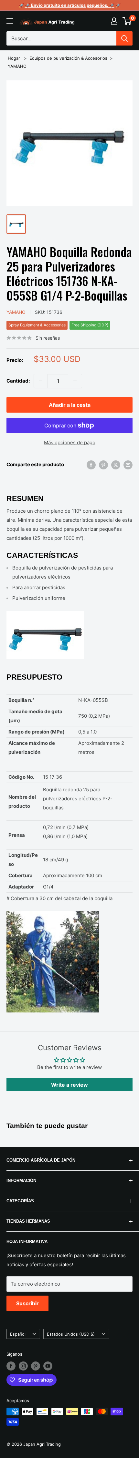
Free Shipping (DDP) (89, 325)
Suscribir (27, 1303)
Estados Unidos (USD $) (71, 1334)
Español (18, 1334)
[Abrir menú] (9, 21)
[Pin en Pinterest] (103, 464)
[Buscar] (124, 38)
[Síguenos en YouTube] (47, 1366)
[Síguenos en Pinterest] (35, 1366)
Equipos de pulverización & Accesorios (68, 58)
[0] (127, 21)
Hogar (14, 58)
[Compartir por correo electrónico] (128, 464)
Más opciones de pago (69, 442)
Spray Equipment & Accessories (37, 325)
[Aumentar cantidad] (75, 381)
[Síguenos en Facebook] (11, 1366)
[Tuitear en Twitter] (115, 464)
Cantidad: (18, 381)
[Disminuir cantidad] (41, 381)
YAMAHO (17, 66)
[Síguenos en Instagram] (23, 1366)
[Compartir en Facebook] (91, 464)
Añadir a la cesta (70, 405)
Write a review (69, 1085)
